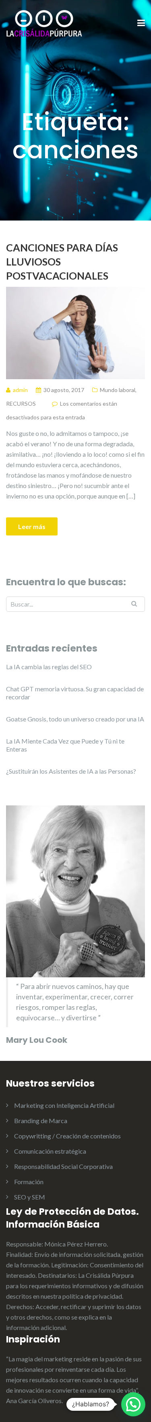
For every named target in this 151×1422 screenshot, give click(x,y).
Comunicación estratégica (50, 1151)
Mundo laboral (117, 389)
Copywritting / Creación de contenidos (67, 1136)
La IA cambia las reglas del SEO (49, 666)
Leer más (32, 526)
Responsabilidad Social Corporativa (63, 1166)
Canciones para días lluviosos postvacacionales (62, 261)
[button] (133, 1404)
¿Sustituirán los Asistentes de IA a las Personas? (71, 771)
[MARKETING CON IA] (44, 23)
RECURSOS (21, 403)
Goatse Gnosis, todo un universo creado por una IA (75, 719)
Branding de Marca (40, 1120)
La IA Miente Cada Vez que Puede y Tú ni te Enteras (65, 745)
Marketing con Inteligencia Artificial (64, 1105)
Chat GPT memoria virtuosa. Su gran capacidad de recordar (75, 693)
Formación (28, 1181)
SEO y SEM (29, 1197)
